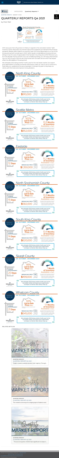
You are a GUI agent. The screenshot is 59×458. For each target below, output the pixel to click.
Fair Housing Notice (18, 455)
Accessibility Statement (6, 455)
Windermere (23, 452)
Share (56, 17)
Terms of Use (11, 454)
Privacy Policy (19, 454)
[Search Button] (57, 11)
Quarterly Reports (6, 14)
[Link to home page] (19, 2)
